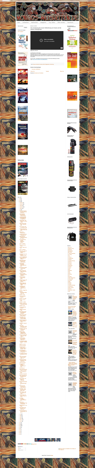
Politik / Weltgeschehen (46, 64)
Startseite (47, 71)
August (21, 208)
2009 (20, 429)
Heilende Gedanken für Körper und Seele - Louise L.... (23, 321)
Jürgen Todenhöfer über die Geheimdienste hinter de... (23, 376)
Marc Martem (35, 50)
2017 (19, 198)
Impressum (70, 22)
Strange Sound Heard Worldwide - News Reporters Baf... (23, 360)
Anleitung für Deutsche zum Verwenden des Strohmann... (23, 212)
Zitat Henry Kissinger (23, 345)
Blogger (52, 455)
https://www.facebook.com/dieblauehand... (40, 59)
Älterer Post (62, 71)
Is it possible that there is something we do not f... (23, 354)
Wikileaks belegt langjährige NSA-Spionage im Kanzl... (23, 332)
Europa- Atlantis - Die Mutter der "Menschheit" (23, 379)
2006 (20, 432)
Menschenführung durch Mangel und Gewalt (23, 370)
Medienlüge (70, 270)
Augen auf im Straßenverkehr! (22, 232)
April (20, 416)
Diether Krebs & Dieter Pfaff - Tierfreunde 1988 (23, 224)
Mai (20, 415)
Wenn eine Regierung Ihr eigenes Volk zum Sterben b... (23, 258)
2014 (20, 422)
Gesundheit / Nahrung (71, 260)
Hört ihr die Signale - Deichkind (23, 296)
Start (18, 22)
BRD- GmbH (70, 252)
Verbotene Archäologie (71, 285)
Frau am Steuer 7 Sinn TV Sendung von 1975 (23, 227)
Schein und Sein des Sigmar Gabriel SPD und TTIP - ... (23, 271)
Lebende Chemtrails (22, 362)
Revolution (69, 282)
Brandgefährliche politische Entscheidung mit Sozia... (23, 365)
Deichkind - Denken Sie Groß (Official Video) (23, 304)
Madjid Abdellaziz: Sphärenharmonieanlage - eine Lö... (23, 237)
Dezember (21, 202)
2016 (20, 200)
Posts (20, 448)
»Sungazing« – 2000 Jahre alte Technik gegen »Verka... (23, 389)
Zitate (69, 291)
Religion (69, 281)
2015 (19, 201)
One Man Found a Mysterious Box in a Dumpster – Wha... (23, 348)
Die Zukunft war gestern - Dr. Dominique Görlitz (23, 268)
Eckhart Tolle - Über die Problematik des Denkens (23, 251)
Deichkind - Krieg (22, 294)
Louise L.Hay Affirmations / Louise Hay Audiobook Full (23, 326)
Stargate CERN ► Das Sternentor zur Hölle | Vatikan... (23, 221)
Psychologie (70, 280)
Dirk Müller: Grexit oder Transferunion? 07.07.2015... (23, 329)
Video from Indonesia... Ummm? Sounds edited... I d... (23, 357)
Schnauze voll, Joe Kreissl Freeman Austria (22, 277)
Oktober (21, 205)
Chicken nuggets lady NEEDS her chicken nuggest (23, 284)
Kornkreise (69, 266)
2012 (20, 425)
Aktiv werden (61, 22)
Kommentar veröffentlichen (36, 69)
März (21, 418)
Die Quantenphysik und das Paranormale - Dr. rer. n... (23, 411)
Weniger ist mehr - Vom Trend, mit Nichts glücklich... (23, 281)
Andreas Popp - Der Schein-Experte (75, 331)
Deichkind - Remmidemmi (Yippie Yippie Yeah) (23, 292)
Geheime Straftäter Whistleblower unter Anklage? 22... (23, 274)
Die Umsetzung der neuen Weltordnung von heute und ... (23, 351)
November (21, 204)
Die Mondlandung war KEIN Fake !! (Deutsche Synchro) (75, 297)
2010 (20, 428)
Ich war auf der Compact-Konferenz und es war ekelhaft (72, 307)
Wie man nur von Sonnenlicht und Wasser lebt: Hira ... (23, 386)
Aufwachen (26, 22)
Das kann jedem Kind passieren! (23, 307)
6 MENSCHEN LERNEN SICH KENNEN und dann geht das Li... (23, 218)
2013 (19, 424)
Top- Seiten (52, 22)
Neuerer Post (33, 71)
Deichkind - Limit (22, 305)
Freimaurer (34, 64)
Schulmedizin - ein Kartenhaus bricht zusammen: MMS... (23, 318)
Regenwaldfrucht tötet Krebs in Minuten (23, 315)
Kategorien (43, 22)
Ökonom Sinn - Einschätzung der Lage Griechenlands (23, 403)
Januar (21, 421)
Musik (69, 271)
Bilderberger (70, 249)
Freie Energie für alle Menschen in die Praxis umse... (23, 408)
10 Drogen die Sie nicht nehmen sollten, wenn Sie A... (23, 229)
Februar (21, 419)
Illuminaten (41, 64)
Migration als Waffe (23, 344)
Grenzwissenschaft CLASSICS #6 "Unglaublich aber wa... (23, 287)
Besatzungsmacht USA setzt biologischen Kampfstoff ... (23, 312)
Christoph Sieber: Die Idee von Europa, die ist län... (23, 396)
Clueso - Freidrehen (23, 249)
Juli (20, 209)
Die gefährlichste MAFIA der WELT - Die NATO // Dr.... (23, 342)
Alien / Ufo (69, 247)
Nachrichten (34, 22)
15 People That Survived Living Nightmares (23, 235)
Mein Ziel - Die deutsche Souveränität (74, 373)
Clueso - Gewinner (22, 243)
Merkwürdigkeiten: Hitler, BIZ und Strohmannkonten (23, 215)
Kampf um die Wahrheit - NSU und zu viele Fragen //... (23, 335)
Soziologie (69, 283)
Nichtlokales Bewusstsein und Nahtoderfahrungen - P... (23, 383)
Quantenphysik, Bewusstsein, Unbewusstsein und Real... (23, 264)
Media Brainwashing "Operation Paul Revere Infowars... (23, 261)
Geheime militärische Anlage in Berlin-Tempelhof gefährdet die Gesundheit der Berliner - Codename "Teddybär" (72, 364)
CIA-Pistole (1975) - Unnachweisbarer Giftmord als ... (23, 339)
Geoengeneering (70, 258)
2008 (20, 431)
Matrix (69, 269)
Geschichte (37, 64)
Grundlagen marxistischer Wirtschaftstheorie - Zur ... (23, 399)
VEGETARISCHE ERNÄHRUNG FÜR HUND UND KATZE (75, 384)
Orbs (69, 275)
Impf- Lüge (69, 264)
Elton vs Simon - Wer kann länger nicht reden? (23, 392)
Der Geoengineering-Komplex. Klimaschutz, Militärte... (23, 241)
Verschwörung (52, 64)
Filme (69, 255)
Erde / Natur (70, 254)
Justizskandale (70, 265)
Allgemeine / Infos (71, 248)
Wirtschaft (69, 288)
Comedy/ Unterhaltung (71, 253)
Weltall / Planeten (71, 287)
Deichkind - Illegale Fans (23, 290)
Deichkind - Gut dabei (23, 298)
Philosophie (70, 276)
